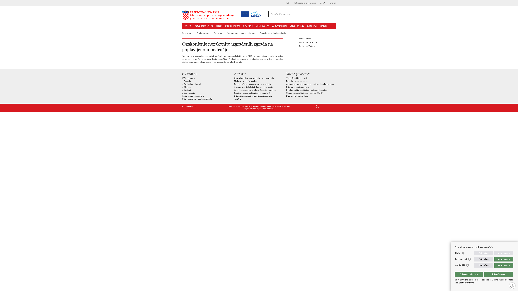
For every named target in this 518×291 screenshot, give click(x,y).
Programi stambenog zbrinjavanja (240, 33)
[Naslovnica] (209, 15)
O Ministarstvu (203, 33)
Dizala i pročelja (297, 26)
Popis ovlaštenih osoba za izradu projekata (252, 84)
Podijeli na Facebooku (308, 42)
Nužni (457, 253)
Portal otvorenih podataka (193, 96)
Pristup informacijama (203, 26)
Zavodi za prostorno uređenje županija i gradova (255, 90)
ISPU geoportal (188, 78)
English (333, 3)
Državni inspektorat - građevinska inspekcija (253, 96)
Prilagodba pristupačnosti (305, 3)
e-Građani (186, 90)
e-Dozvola (186, 81)
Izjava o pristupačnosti (265, 109)
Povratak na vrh (190, 106)
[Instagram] (330, 106)
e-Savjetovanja (188, 93)
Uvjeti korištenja (250, 109)
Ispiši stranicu (305, 38)
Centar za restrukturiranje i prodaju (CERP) (304, 93)
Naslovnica (186, 33)
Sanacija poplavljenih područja (273, 33)
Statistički (460, 265)
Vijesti (188, 26)
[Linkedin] (334, 106)
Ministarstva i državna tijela (245, 81)
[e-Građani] (193, 3)
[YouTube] (322, 106)
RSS (287, 3)
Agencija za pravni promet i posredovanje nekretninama (310, 84)
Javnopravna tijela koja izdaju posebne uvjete (253, 87)
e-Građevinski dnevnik (191, 84)
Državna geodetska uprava (297, 87)
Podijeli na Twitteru (307, 46)
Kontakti (323, 26)
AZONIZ (237, 99)
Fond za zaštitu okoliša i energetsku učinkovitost (306, 90)
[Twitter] (317, 106)
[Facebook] (313, 106)
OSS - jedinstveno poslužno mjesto (197, 99)
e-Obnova (186, 87)
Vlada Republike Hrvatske (297, 78)
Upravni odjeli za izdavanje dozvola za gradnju (254, 78)
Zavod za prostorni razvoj (297, 81)
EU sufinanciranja (279, 26)
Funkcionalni (461, 259)
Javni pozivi (312, 26)
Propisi (219, 26)
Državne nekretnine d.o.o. (297, 96)
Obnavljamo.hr (262, 26)
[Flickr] (326, 106)
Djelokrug (218, 33)
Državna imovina (232, 26)
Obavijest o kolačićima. (464, 283)
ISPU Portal (248, 26)
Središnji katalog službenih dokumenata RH (252, 93)
